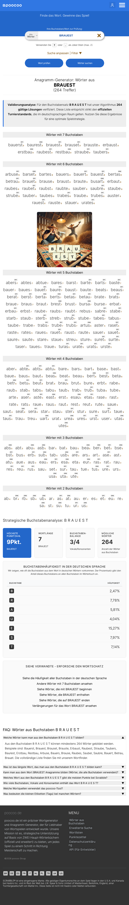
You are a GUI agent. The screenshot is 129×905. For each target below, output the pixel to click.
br (5, 873)
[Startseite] (12, 5)
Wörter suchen (85, 63)
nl (35, 873)
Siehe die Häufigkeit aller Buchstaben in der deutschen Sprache (64, 678)
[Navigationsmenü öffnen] (121, 5)
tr (48, 873)
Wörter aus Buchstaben (76, 821)
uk (54, 873)
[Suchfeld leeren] (99, 35)
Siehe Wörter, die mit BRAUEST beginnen (64, 689)
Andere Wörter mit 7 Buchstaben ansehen (65, 683)
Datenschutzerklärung (82, 843)
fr (24, 873)
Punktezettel (77, 837)
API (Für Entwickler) (82, 849)
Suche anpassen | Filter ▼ (64, 53)
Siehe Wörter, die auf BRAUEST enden (64, 700)
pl (42, 873)
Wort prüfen (44, 63)
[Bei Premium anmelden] (112, 5)
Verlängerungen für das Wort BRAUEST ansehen (64, 705)
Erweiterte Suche (80, 828)
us (61, 873)
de (11, 873)
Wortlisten (76, 832)
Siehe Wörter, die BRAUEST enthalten (64, 694)
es (18, 873)
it (30, 873)
